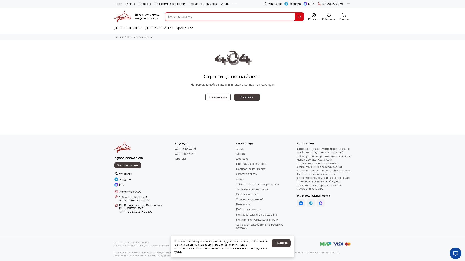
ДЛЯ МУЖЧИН (157, 28)
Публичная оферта (248, 209)
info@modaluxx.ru (130, 191)
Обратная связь (246, 174)
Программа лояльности (170, 3)
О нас (118, 3)
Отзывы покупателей (250, 199)
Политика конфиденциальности (257, 219)
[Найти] (299, 16)
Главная (119, 37)
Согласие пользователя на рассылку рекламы (259, 226)
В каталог (247, 97)
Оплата (130, 3)
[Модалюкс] (122, 16)
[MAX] (321, 203)
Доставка (145, 3)
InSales (165, 245)
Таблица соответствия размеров (257, 184)
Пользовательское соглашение (256, 214)
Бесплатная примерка (203, 3)
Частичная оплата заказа (252, 189)
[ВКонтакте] (301, 203)
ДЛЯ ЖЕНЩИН (126, 28)
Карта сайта (142, 242)
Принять (281, 243)
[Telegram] (311, 203)
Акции (225, 3)
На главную (218, 97)
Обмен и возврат (247, 194)
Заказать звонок (127, 165)
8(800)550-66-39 (332, 3)
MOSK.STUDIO (135, 245)
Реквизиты (243, 204)
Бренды (182, 28)
